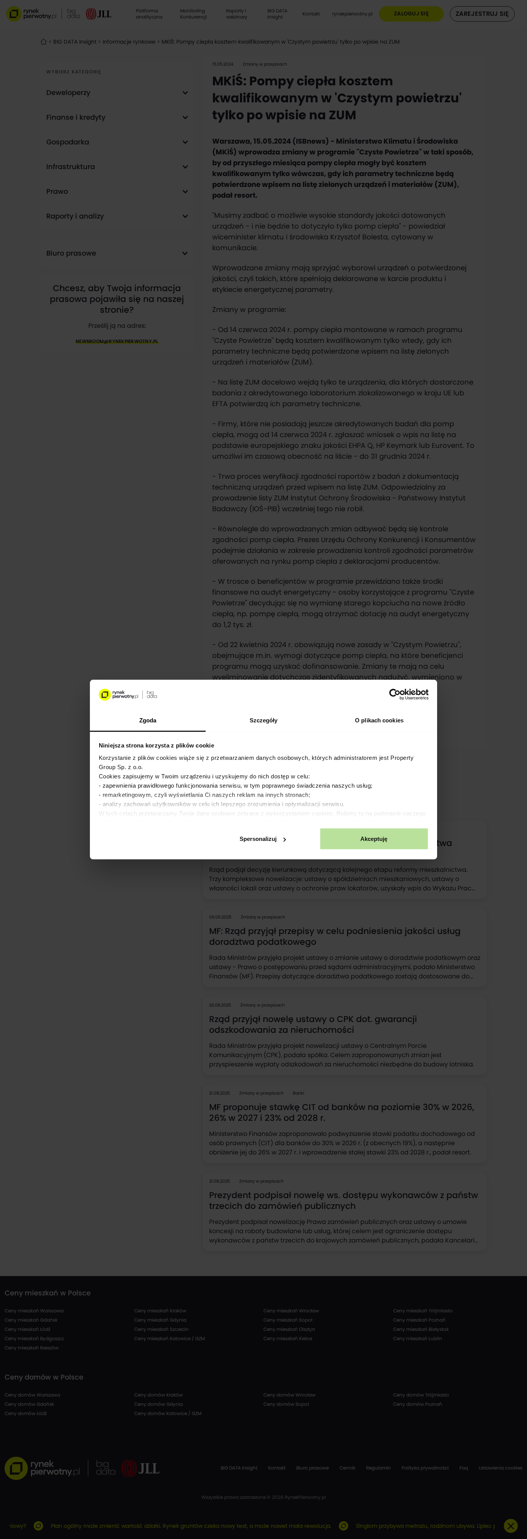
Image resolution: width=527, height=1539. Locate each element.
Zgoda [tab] (148, 720)
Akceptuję (373, 839)
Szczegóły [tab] (264, 720)
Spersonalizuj (258, 839)
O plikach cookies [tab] (379, 720)
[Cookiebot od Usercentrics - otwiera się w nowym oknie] (395, 694)
